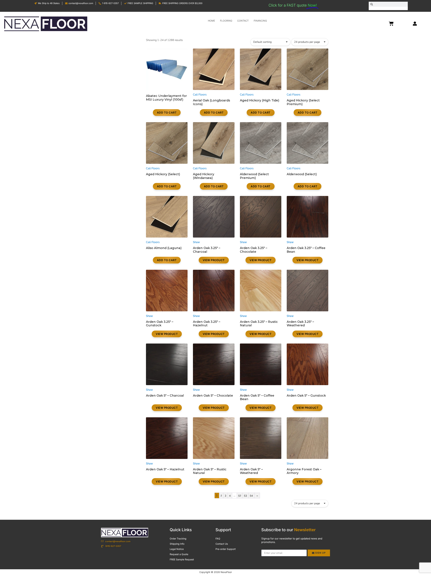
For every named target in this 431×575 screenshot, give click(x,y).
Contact (243, 20)
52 (239, 495)
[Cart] (392, 23)
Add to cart (167, 112)
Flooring (226, 20)
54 (251, 495)
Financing (260, 20)
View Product (214, 260)
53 (245, 495)
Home (211, 20)
